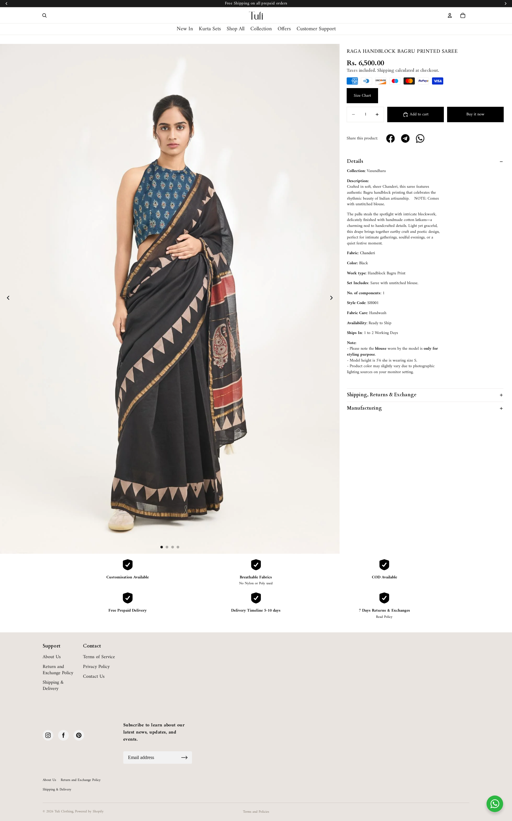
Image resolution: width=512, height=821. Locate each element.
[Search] (44, 15)
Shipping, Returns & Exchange (382, 395)
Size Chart (362, 95)
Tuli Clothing (64, 812)
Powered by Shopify (89, 812)
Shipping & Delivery (53, 686)
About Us (52, 657)
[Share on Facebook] (390, 138)
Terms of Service (99, 657)
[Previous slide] (6, 298)
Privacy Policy (96, 667)
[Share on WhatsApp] (420, 138)
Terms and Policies (256, 812)
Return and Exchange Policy (58, 670)
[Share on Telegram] (405, 138)
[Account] (449, 15)
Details (355, 161)
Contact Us (94, 677)
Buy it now (475, 114)
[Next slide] (333, 298)
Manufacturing (364, 408)
